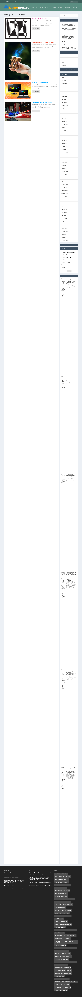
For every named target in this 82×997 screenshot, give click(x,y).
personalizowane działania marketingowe (65, 930)
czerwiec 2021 (64, 137)
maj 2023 (63, 118)
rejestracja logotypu (70, 962)
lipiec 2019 (63, 168)
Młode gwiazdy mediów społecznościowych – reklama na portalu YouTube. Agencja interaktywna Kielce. (71, 770)
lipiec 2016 (63, 237)
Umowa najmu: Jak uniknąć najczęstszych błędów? (71, 378)
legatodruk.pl (39, 20)
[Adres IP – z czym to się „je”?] (18, 90)
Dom (33, 7)
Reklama (67, 7)
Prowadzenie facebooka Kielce (62, 953)
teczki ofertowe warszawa (62, 979)
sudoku (69, 970)
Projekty (60, 7)
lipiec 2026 (63, 77)
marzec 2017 (64, 212)
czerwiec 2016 (64, 240)
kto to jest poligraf (60, 907)
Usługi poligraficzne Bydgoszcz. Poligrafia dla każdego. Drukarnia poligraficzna (14, 876)
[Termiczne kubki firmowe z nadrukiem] (18, 61)
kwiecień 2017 (64, 209)
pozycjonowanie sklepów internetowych (65, 935)
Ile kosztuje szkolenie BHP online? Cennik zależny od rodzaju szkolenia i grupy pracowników (68, 24)
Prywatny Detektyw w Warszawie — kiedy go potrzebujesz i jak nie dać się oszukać (68, 29)
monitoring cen (59, 918)
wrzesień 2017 (64, 193)
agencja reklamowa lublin (61, 882)
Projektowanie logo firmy (61, 950)
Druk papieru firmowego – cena (11, 872)
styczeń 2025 (64, 102)
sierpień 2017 (64, 196)
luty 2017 (63, 215)
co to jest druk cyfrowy (61, 896)
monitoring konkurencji (61, 921)
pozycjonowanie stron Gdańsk (63, 938)
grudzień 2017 (64, 184)
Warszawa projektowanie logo (63, 987)
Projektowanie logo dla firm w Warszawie (65, 948)
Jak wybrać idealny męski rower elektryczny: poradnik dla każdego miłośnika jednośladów (68, 43)
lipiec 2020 (63, 149)
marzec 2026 (64, 83)
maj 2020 (63, 155)
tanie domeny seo (59, 976)
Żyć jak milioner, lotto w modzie (42, 102)
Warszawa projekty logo (61, 990)
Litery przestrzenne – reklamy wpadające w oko (40, 882)
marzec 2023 (64, 121)
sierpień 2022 (64, 127)
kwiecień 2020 (64, 159)
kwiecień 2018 (64, 171)
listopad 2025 (64, 86)
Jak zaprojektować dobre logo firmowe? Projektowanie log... (23, 1)
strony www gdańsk (60, 970)
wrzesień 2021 (64, 134)
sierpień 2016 (64, 234)
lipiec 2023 (63, 115)
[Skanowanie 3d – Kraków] (18, 28)
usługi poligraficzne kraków (62, 984)
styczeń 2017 (64, 218)
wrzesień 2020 (64, 146)
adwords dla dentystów (61, 873)
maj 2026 (63, 80)
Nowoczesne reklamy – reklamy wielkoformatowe (40, 885)
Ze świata (74, 7)
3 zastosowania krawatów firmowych (70, 475)
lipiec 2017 (63, 199)
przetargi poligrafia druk (61, 959)
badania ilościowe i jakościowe (62, 885)
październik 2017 (65, 190)
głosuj (69, 271)
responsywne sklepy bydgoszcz (63, 967)
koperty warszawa (67, 904)
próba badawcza (59, 962)
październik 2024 (65, 108)
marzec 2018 (64, 174)
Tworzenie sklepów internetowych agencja (66, 981)
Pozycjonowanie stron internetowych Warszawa (65, 942)
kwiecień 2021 (64, 140)
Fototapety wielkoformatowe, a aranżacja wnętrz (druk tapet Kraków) (15, 889)
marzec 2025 (64, 96)
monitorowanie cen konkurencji (63, 924)
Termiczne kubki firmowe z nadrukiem (43, 42)
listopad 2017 (64, 187)
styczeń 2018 (64, 181)
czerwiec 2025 (64, 93)
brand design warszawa (61, 893)
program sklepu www (60, 945)
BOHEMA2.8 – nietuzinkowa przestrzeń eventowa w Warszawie (40, 889)
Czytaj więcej (36, 28)
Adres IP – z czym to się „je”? (40, 83)
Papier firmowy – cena (9, 885)
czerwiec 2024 (64, 111)
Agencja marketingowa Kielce (62, 876)
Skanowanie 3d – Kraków (39, 19)
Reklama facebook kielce (61, 965)
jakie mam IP (58, 904)
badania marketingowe (61, 887)
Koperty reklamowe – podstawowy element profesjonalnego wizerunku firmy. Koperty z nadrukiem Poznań (14, 881)
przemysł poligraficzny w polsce (63, 956)
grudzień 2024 (64, 105)
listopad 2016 (64, 225)
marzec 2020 (64, 162)
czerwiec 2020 (64, 152)
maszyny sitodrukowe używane (63, 916)
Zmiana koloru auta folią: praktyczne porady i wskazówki (68, 48)
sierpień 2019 (64, 165)
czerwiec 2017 (64, 203)
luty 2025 (63, 99)
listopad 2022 (64, 124)
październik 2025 (65, 90)
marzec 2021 (64, 143)
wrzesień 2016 (64, 231)
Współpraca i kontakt (42, 7)
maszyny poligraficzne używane (63, 910)
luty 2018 (63, 177)
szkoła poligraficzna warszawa (63, 973)
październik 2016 (65, 228)
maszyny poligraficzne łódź (62, 913)
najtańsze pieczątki (60, 927)
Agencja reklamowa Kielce (61, 879)
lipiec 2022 (63, 130)
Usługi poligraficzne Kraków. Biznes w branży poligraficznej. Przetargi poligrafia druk (70, 281)
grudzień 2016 (64, 221)
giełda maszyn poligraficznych (62, 902)
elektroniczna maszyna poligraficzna (64, 899)
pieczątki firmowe (59, 932)
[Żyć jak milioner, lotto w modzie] (18, 111)
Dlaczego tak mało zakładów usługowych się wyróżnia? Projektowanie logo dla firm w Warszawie (71, 672)
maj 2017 (63, 206)
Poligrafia (53, 7)
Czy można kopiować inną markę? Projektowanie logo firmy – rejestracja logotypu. (40, 873)
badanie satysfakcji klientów (62, 890)
